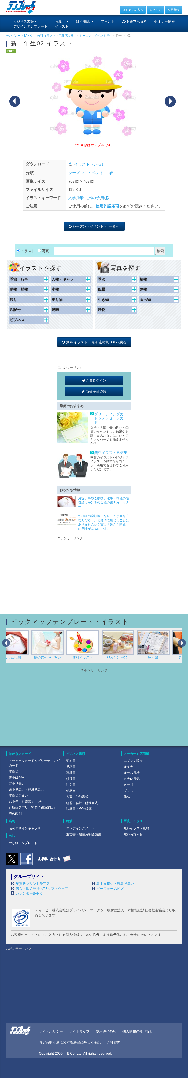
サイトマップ (79, 1031)
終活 (69, 821)
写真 (45, 251)
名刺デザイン (164, 657)
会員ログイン (95, 380)
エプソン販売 (133, 760)
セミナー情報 (164, 21)
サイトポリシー (51, 1031)
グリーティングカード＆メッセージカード (110, 418)
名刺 (12, 821)
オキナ (128, 767)
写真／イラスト (135, 821)
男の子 (94, 198)
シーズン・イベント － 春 (90, 173)
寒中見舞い (17, 783)
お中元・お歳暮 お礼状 (25, 802)
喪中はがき (17, 777)
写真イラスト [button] (62, 23)
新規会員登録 (95, 392)
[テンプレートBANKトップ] (21, 7)
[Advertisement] (94, 572)
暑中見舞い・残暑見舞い (26, 789)
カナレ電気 (132, 779)
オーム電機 (132, 773)
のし (12, 836)
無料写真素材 (133, 834)
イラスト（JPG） (89, 164)
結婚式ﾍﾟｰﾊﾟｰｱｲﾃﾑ (23, 657)
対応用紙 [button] (83, 21)
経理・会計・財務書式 (82, 803)
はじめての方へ (133, 10)
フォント (107, 21)
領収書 (71, 779)
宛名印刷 (15, 814)
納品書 (71, 791)
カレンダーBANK (29, 893)
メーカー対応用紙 (136, 754)
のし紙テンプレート (23, 843)
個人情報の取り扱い (137, 1031)
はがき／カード (20, 754)
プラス (128, 791)
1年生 (82, 198)
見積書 (71, 767)
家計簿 (129, 657)
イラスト (28, 251)
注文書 (71, 785)
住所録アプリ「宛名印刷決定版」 (33, 807)
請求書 (71, 773)
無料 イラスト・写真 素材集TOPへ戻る (96, 342)
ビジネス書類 (75, 754)
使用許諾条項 (107, 206)
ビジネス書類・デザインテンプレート (30, 23)
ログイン (155, 10)
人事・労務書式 (77, 797)
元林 (127, 797)
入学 (72, 198)
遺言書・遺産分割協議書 (83, 834)
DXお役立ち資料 (134, 21)
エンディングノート (80, 828)
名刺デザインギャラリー (26, 828)
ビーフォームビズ (110, 889)
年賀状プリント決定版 (33, 884)
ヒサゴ (128, 785)
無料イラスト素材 (136, 828)
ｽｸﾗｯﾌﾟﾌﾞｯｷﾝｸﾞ (94, 657)
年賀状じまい (18, 795)
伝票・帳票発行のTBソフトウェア (42, 889)
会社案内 (113, 1042)
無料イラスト (59, 657)
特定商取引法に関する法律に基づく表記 (70, 1042)
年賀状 (13, 771)
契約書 (71, 760)
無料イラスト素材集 (110, 453)
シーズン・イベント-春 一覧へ (96, 226)
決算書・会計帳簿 (79, 809)
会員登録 (173, 10)
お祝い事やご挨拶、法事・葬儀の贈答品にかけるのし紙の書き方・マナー (103, 502)
